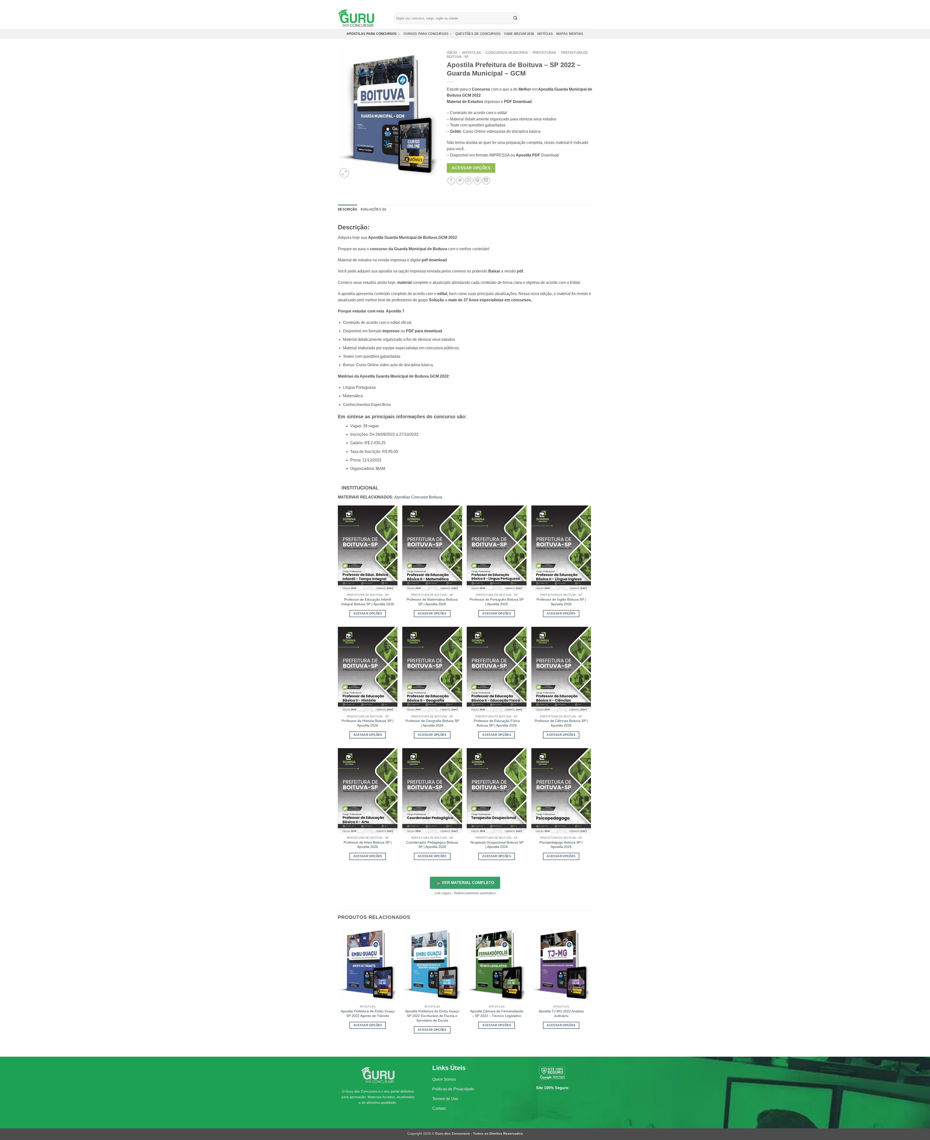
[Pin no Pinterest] (477, 181)
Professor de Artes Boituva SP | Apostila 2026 (368, 844)
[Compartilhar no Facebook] (451, 181)
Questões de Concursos (478, 34)
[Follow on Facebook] (575, 3)
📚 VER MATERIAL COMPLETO (465, 883)
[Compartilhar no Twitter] (460, 181)
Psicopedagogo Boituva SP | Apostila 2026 (561, 844)
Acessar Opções (471, 168)
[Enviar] (516, 18)
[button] (344, 173)
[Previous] (338, 991)
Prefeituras (544, 52)
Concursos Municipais (507, 52)
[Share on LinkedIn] (486, 181)
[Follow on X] (585, 3)
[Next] (590, 991)
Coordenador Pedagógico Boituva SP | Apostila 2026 (432, 844)
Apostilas (471, 52)
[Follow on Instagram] (580, 3)
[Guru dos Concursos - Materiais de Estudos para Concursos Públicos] (362, 18)
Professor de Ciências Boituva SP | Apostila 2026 (561, 723)
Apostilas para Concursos (372, 34)
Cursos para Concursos (426, 34)
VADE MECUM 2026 (519, 34)
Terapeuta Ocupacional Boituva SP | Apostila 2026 (496, 844)
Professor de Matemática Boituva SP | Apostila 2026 (432, 601)
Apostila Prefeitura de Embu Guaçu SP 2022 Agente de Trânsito (368, 1013)
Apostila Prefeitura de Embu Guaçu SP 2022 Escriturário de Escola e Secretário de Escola (432, 1015)
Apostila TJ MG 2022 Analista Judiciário (561, 1013)
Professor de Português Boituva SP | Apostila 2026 (497, 601)
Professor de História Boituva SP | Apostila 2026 (368, 723)
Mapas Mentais (569, 34)
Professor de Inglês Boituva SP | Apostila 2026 (561, 601)
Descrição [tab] (347, 209)
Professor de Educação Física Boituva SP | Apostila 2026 (497, 723)
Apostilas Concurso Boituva (418, 497)
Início (452, 52)
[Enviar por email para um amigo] (469, 181)
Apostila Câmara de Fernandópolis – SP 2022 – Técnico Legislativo (496, 1013)
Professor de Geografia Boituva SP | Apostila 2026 (432, 723)
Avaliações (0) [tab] (373, 209)
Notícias (545, 34)
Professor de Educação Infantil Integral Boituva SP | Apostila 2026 (367, 601)
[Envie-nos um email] (589, 3)
